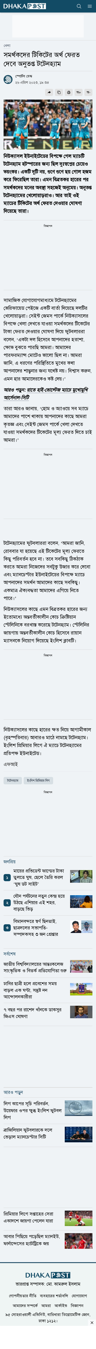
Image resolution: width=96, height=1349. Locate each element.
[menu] (88, 6)
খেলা (7, 46)
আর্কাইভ (60, 1305)
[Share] (49, 92)
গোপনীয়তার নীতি (22, 1295)
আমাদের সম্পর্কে (25, 1305)
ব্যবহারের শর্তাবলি (54, 1295)
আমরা (46, 1305)
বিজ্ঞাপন (77, 1305)
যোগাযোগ (79, 1295)
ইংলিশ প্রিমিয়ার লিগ (38, 781)
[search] (79, 6)
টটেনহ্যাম (12, 781)
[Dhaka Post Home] (48, 1275)
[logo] (25, 6)
